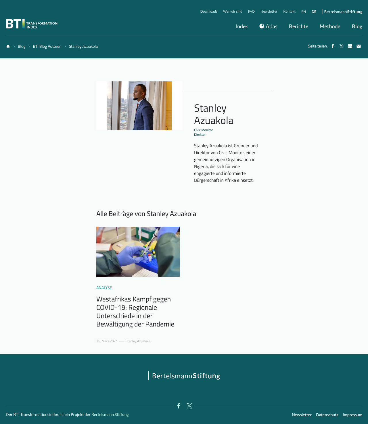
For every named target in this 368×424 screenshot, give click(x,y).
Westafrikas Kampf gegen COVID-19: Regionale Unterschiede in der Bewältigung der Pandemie (135, 311)
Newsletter (302, 414)
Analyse (104, 288)
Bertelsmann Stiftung (110, 414)
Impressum (352, 414)
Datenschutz (327, 414)
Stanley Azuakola (138, 341)
